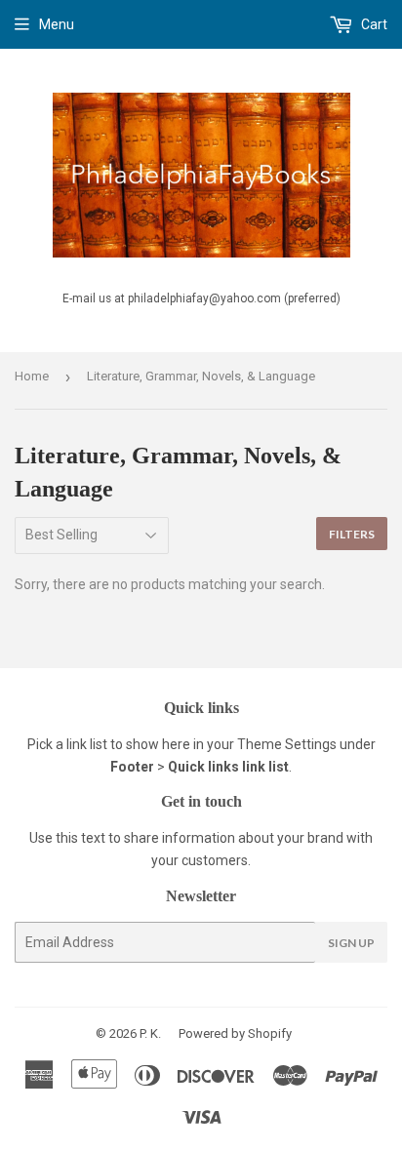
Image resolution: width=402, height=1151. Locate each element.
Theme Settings (287, 744)
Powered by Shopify (235, 1033)
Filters (352, 534)
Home (32, 376)
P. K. (150, 1033)
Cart (372, 24)
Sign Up (351, 942)
